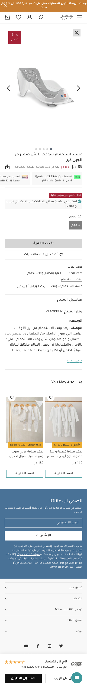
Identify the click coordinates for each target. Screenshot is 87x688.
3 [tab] (44, 149)
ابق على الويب (63, 678)
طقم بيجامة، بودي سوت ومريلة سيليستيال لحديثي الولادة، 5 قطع (26, 454)
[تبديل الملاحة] (79, 17)
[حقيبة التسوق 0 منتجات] (7, 18)
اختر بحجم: (75, 217)
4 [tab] (40, 149)
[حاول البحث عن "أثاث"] (41, 17)
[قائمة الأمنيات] (51, 397)
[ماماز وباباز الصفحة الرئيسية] (66, 17)
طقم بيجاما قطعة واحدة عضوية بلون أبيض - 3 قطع (64, 454)
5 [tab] (36, 149)
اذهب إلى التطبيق (23, 678)
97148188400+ (59, 567)
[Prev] (78, 88)
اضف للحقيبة (64, 473)
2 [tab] (47, 149)
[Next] (8, 88)
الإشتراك (43, 536)
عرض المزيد (74, 361)
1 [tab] (51, 149)
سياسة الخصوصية (28, 554)
